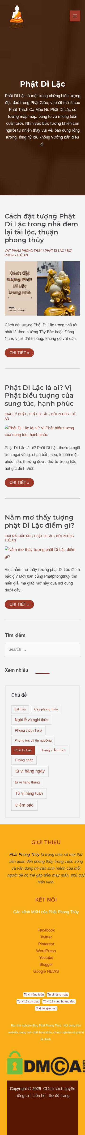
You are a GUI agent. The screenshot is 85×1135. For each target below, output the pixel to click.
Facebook (46, 930)
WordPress (46, 951)
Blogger (46, 964)
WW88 (52, 1102)
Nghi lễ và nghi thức (32, 720)
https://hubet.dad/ (27, 1102)
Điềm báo (24, 805)
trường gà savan (61, 1109)
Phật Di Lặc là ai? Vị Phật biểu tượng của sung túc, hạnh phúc (39, 395)
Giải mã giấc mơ (18, 536)
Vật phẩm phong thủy (23, 251)
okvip (66, 1102)
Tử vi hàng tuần (29, 793)
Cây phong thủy (46, 709)
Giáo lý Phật (15, 414)
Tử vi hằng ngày (57, 994)
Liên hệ (39, 1095)
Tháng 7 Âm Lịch (53, 750)
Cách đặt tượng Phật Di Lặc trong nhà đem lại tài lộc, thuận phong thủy (41, 228)
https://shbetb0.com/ (25, 1109)
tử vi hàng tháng (27, 782)
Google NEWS (46, 971)
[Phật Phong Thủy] (16, 16)
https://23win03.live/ (57, 1116)
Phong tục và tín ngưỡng (33, 740)
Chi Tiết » (19, 351)
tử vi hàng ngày (30, 771)
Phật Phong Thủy (24, 854)
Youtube (46, 957)
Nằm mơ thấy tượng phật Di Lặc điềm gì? (39, 521)
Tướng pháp (24, 760)
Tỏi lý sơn (42, 1123)
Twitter (46, 937)
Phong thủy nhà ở (28, 730)
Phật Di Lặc (54, 251)
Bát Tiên (20, 709)
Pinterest (46, 944)
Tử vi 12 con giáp (28, 1001)
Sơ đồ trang (59, 1095)
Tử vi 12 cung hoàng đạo (59, 1001)
